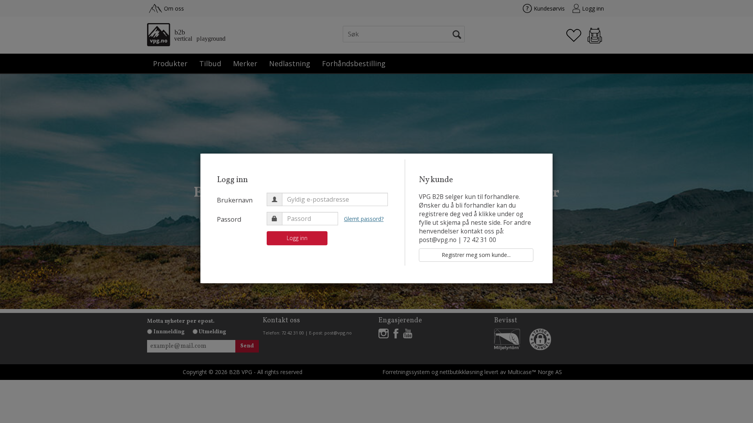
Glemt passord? (364, 218)
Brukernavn (235, 199)
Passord (229, 219)
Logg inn (297, 238)
